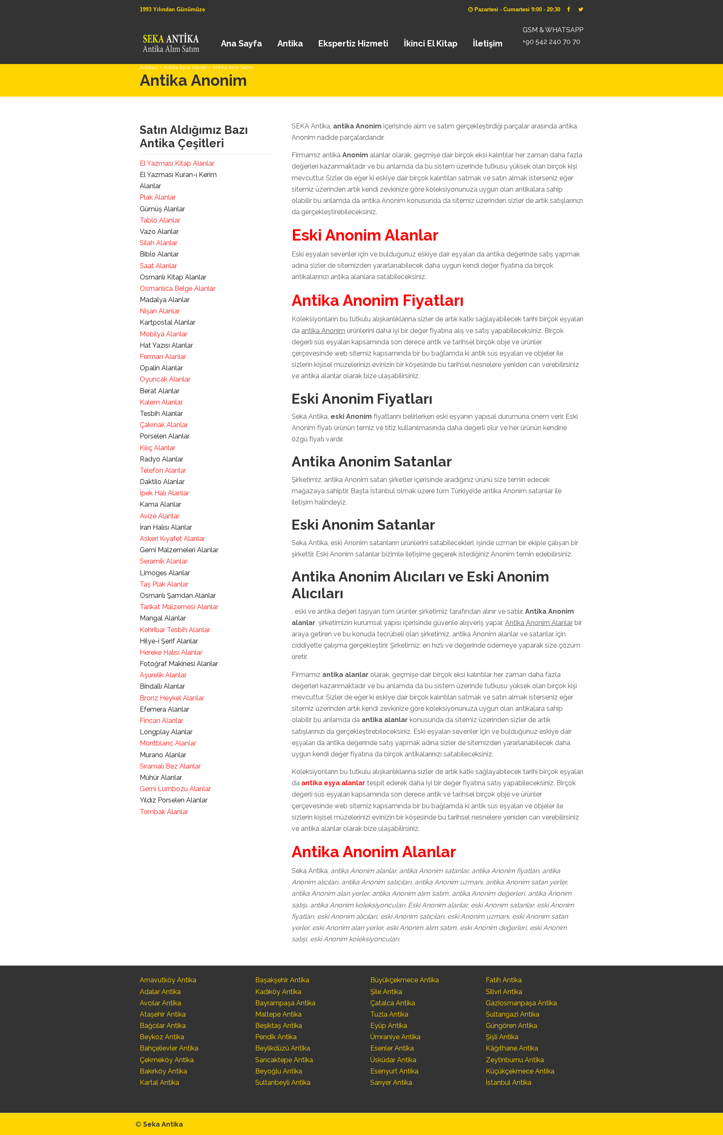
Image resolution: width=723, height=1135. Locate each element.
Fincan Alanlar (161, 721)
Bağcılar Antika (163, 1026)
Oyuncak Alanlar (165, 379)
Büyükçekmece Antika (404, 980)
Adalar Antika (160, 992)
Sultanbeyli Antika (282, 1082)
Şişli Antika (502, 1037)
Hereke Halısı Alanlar (171, 652)
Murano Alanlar (163, 755)
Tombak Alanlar (164, 812)
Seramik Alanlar (163, 561)
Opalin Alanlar (161, 368)
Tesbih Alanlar (161, 414)
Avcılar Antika (160, 1003)
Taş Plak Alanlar (164, 584)
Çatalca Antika (392, 1003)
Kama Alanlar (160, 504)
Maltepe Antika (278, 1014)
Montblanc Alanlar (168, 743)
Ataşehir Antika (163, 1014)
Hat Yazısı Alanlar (166, 345)
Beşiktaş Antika (278, 1026)
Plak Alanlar (158, 197)
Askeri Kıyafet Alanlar (172, 539)
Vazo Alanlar (159, 232)
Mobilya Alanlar (163, 334)
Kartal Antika (159, 1082)
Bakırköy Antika (163, 1071)
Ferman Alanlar (163, 357)
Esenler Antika (392, 1048)
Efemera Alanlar (164, 709)
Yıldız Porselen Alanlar (174, 800)
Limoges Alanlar (165, 573)
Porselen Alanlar (165, 436)
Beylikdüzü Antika (282, 1048)
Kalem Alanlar (161, 402)
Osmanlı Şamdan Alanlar (178, 596)
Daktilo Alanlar (162, 482)
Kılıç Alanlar (157, 448)
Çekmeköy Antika (167, 1060)
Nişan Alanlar (160, 311)
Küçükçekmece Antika (520, 1071)
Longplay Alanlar (166, 732)
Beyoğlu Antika (278, 1071)
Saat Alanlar (158, 266)
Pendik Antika (276, 1037)
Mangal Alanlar (163, 618)
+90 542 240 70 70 (551, 42)
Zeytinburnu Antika (515, 1060)
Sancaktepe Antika (284, 1060)
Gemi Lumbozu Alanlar (175, 789)
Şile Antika (386, 992)
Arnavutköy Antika (168, 980)
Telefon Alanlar (163, 470)
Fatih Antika (504, 980)
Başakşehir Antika (282, 980)
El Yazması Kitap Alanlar (177, 163)
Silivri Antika (504, 992)
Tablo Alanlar (160, 220)
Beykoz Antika (162, 1037)
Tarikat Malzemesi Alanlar (179, 607)
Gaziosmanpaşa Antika (521, 1003)
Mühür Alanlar (161, 777)
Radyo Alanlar (161, 459)
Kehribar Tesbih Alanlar (175, 630)
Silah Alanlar (158, 243)
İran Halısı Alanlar (166, 527)
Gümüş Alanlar (162, 209)
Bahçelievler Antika (169, 1048)
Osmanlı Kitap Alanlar (173, 277)
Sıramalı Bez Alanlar (170, 766)
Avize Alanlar (159, 516)
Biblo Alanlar (159, 254)
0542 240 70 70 (170, 40)
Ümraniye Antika (395, 1037)
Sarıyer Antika (391, 1082)
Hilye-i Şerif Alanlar (169, 641)
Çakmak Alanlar (164, 425)
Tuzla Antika (389, 1014)
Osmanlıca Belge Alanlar (177, 288)
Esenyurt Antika (394, 1071)
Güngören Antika (511, 1026)
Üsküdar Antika (393, 1060)
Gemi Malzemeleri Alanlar (179, 550)
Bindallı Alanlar (162, 686)
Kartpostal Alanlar (167, 322)
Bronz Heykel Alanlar (172, 698)
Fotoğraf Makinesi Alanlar (179, 664)
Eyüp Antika (388, 1026)
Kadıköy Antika (278, 992)
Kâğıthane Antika (512, 1048)
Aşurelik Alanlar (163, 675)
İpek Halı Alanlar (164, 493)
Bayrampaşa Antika (285, 1003)
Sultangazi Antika (512, 1014)
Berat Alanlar (159, 391)
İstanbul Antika (508, 1082)
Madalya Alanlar (165, 300)
